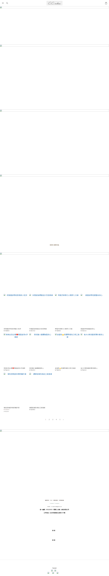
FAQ (51, 500)
